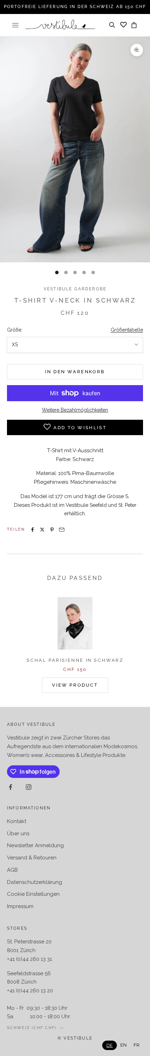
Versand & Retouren (32, 858)
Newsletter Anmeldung (35, 845)
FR (137, 1045)
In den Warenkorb (75, 371)
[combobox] (109, 1045)
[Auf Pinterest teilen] (52, 529)
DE (109, 1045)
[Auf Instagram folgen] (28, 787)
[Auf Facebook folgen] (10, 787)
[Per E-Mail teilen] (62, 529)
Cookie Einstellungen (33, 894)
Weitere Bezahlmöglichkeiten (75, 410)
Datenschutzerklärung (34, 882)
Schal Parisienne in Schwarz (75, 660)
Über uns (18, 833)
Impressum (20, 906)
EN (123, 1045)
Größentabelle (127, 330)
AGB (12, 870)
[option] (123, 1045)
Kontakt (16, 821)
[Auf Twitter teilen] (42, 529)
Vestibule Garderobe (75, 288)
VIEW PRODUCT (75, 685)
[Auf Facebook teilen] (32, 529)
